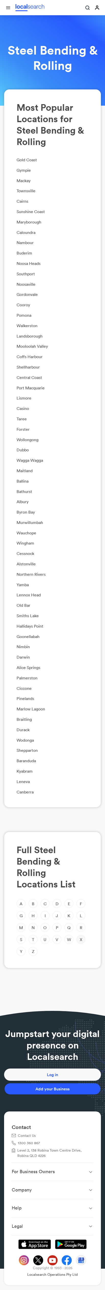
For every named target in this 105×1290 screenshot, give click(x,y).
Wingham (25, 543)
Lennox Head (29, 594)
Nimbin (23, 646)
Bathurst (24, 491)
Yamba (23, 584)
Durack (23, 729)
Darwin (23, 657)
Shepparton (27, 750)
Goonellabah (28, 636)
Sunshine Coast (31, 211)
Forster (23, 429)
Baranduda (26, 760)
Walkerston (27, 325)
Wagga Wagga (30, 460)
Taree (22, 418)
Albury (23, 501)
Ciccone (24, 688)
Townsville (26, 190)
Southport (26, 273)
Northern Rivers (31, 574)
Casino (23, 408)
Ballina (23, 481)
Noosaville (26, 284)
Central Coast (29, 377)
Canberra (25, 791)
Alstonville (26, 563)
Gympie (24, 170)
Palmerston (27, 677)
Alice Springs (28, 667)
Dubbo (23, 449)
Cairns (22, 201)
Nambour (25, 242)
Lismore (24, 398)
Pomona (24, 315)
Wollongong (27, 439)
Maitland (25, 470)
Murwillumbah (30, 522)
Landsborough (30, 336)
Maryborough (29, 222)
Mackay (24, 180)
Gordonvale (27, 294)
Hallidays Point (30, 626)
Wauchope (26, 532)
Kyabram (25, 771)
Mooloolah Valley (32, 346)
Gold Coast (27, 159)
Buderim (24, 253)
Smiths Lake (28, 615)
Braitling (24, 719)
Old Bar (23, 605)
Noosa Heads (29, 263)
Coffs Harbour (30, 356)
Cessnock (25, 553)
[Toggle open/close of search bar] (87, 8)
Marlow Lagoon (31, 708)
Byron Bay (26, 512)
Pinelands (25, 698)
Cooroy (23, 304)
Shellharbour (28, 367)
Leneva (23, 781)
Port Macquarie (31, 387)
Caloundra (26, 232)
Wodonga (25, 740)
